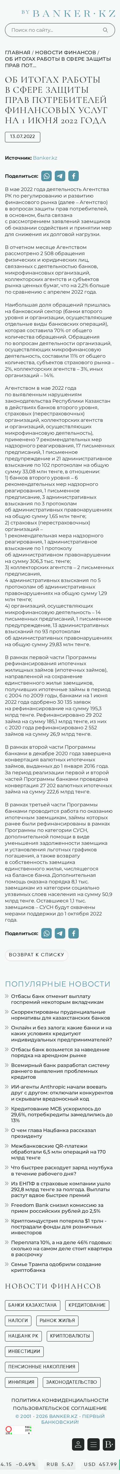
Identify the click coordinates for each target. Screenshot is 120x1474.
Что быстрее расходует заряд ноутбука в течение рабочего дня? (62, 1170)
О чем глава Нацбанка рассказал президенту (53, 1133)
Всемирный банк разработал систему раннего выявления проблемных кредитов (60, 1071)
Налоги (18, 1320)
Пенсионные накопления (41, 1367)
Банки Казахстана (32, 1305)
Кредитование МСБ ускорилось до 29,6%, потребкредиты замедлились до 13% (62, 1114)
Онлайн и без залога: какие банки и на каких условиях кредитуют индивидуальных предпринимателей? (61, 1033)
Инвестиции (24, 1351)
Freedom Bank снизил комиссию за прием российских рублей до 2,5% (57, 1208)
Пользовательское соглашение (60, 1408)
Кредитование (87, 1305)
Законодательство (71, 1382)
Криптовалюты (70, 1336)
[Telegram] (60, 176)
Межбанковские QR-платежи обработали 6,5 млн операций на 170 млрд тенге (58, 1152)
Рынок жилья (57, 1320)
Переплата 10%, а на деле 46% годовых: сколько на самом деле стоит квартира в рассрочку (61, 1248)
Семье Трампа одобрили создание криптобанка (56, 1267)
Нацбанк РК (23, 1336)
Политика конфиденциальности (59, 1400)
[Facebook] (73, 176)
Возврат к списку (36, 955)
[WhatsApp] (46, 176)
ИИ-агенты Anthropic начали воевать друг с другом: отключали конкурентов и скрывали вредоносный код (62, 1092)
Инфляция (21, 1382)
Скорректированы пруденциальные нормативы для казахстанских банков (60, 1015)
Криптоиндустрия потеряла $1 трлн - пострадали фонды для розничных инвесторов (58, 1227)
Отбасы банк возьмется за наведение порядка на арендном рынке (60, 1052)
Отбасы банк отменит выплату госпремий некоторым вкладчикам (57, 999)
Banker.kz (45, 158)
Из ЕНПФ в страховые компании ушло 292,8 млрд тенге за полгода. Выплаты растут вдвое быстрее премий (60, 1189)
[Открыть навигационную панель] (93, 1444)
